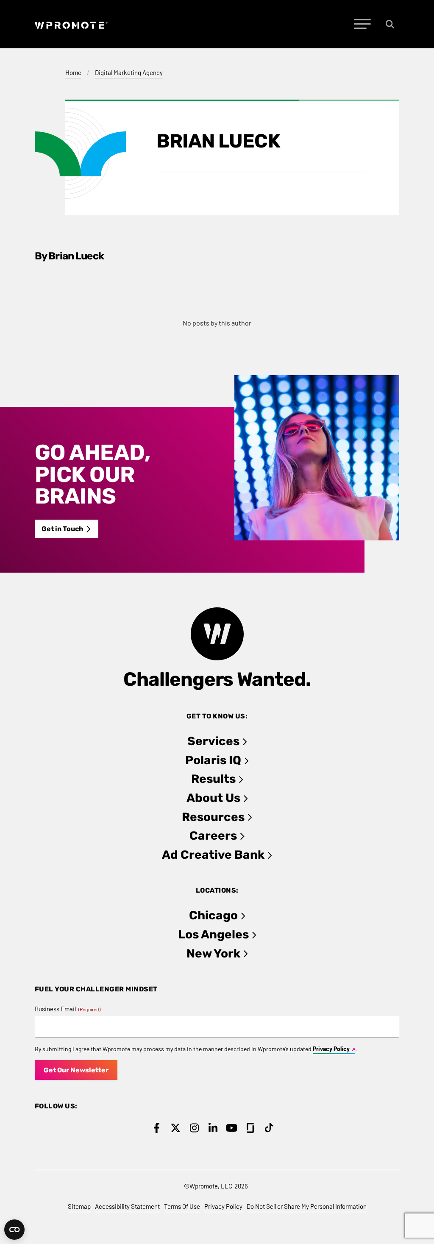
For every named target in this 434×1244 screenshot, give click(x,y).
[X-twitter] (175, 1128)
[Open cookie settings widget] (14, 1229)
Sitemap (79, 1206)
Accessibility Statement (127, 1206)
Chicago (213, 915)
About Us (213, 798)
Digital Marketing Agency (129, 72)
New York (213, 953)
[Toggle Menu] (362, 24)
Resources (213, 817)
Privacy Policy (331, 1048)
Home (73, 72)
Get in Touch (62, 529)
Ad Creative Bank (213, 855)
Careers (213, 836)
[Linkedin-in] (213, 1128)
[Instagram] (194, 1128)
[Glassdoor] (250, 1128)
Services (213, 741)
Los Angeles (213, 934)
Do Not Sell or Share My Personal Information (307, 1206)
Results (213, 779)
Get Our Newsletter (76, 1070)
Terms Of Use (182, 1206)
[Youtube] (231, 1128)
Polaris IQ (213, 760)
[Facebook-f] (156, 1128)
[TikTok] (269, 1128)
